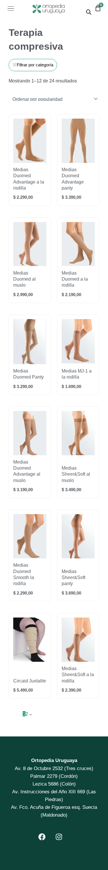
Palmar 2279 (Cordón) (54, 776)
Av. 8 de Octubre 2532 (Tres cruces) (54, 768)
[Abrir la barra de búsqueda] (89, 11)
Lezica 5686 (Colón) (54, 784)
